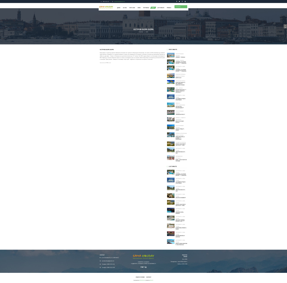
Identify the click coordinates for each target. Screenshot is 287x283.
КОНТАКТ (148, 277)
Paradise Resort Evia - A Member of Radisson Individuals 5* (181, 91)
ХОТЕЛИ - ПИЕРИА (180, 60)
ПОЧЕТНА (141, 32)
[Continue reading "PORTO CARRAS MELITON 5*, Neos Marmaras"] (171, 241)
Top (285, 27)
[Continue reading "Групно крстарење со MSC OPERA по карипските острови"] (171, 82)
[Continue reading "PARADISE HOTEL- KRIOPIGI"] (171, 210)
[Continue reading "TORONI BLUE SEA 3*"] (171, 112)
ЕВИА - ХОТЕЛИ (179, 88)
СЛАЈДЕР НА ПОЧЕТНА (181, 142)
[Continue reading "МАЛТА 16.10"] (171, 75)
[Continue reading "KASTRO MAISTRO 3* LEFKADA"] (171, 233)
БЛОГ (147, 32)
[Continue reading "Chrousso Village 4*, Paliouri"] (171, 127)
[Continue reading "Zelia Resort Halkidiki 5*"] (171, 195)
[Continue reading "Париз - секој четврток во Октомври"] (171, 157)
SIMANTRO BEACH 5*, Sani (180, 152)
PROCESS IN (142, 280)
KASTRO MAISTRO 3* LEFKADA (180, 236)
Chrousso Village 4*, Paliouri (180, 129)
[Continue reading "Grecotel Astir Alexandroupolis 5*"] (171, 104)
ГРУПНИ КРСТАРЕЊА (180, 81)
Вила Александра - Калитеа (180, 122)
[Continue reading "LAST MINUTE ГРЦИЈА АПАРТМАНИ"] (171, 96)
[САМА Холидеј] (106, 7)
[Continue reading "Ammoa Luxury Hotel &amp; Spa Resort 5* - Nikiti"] (171, 143)
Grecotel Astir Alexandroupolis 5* (180, 107)
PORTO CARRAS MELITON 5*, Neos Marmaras (181, 244)
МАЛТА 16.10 (178, 77)
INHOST (151, 280)
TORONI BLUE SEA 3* (180, 114)
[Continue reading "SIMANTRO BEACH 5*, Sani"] (171, 150)
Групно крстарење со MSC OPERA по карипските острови (180, 83)
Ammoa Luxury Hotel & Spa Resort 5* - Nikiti (181, 144)
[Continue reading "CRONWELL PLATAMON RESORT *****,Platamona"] (171, 61)
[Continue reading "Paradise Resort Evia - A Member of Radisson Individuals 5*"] (171, 89)
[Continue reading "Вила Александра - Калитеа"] (171, 119)
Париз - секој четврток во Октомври (181, 160)
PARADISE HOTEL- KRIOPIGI (180, 213)
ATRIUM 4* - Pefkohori (180, 57)
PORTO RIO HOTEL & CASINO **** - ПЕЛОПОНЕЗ (180, 138)
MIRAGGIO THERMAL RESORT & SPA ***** (180, 220)
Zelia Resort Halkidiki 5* (181, 197)
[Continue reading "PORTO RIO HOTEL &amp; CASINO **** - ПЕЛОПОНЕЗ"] (171, 134)
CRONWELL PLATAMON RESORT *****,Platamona (181, 62)
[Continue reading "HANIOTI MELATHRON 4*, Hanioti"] (171, 226)
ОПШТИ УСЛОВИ (140, 277)
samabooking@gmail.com (119, 1)
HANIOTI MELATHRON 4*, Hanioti (181, 228)
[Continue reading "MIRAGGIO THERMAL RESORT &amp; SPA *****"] (171, 218)
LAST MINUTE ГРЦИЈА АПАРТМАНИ (181, 99)
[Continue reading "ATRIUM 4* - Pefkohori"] (171, 55)
